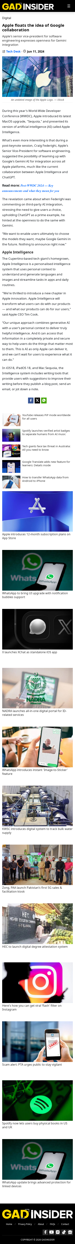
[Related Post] (37, 530)
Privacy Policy (25, 1224)
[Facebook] (45, 1232)
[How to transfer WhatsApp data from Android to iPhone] (11, 487)
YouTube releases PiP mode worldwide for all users (46, 416)
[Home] (28, 6)
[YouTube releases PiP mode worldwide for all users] (11, 425)
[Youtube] (51, 1232)
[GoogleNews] (70, 1232)
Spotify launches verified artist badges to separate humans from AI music (46, 432)
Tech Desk (13, 51)
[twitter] (37, 400)
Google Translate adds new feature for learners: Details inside (46, 463)
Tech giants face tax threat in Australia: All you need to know (46, 448)
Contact (65, 1224)
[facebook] (30, 400)
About (41, 1224)
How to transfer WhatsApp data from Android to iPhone (45, 479)
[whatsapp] (44, 400)
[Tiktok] (64, 1232)
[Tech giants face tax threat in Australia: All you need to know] (11, 456)
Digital (6, 18)
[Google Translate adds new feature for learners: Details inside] (11, 472)
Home (9, 1224)
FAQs (52, 1224)
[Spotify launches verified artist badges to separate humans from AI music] (11, 441)
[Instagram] (57, 1232)
